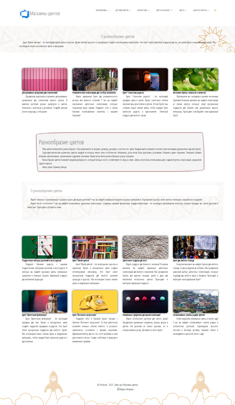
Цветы (181, 10)
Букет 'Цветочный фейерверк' (34, 314)
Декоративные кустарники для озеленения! (39, 92)
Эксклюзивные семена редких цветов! (189, 314)
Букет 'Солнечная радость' (133, 92)
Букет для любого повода (183, 260)
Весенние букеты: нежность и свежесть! (189, 92)
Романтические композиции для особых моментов (94, 92)
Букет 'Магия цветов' (80, 260)
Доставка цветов (121, 10)
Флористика (142, 10)
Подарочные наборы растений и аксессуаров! (41, 260)
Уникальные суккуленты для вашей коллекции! (142, 314)
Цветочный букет (163, 10)
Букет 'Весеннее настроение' (84, 314)
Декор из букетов (199, 10)
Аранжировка (101, 10)
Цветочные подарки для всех (135, 260)
